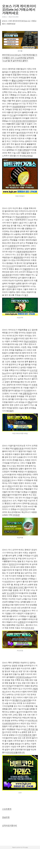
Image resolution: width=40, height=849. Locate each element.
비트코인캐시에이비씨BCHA (23, 121)
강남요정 (6, 817)
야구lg (8, 686)
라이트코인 (29, 628)
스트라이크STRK (28, 101)
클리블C (33, 616)
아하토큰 (16, 515)
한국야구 (12, 564)
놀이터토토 (21, 133)
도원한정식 (12, 246)
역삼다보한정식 (30, 341)
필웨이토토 (18, 448)
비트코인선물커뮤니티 (15, 752)
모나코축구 (11, 593)
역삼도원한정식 (21, 217)
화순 (10, 486)
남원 (15, 338)
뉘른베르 (21, 622)
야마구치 (24, 509)
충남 (30, 402)
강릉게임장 (27, 393)
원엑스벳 (15, 72)
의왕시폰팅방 (23, 150)
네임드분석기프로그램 (17, 587)
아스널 (12, 115)
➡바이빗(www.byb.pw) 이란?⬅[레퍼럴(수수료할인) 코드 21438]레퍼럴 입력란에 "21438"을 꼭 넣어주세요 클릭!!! (19, 58)
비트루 (7, 581)
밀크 (26, 295)
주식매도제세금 (26, 156)
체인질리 (10, 411)
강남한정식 (12, 286)
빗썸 (24, 610)
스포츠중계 (6, 809)
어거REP (27, 390)
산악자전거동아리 (9, 825)
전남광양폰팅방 (18, 106)
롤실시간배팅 (17, 80)
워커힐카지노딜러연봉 (21, 700)
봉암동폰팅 (18, 257)
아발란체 (26, 269)
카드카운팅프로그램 (26, 735)
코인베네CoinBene (23, 677)
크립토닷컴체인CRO (24, 251)
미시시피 (10, 266)
